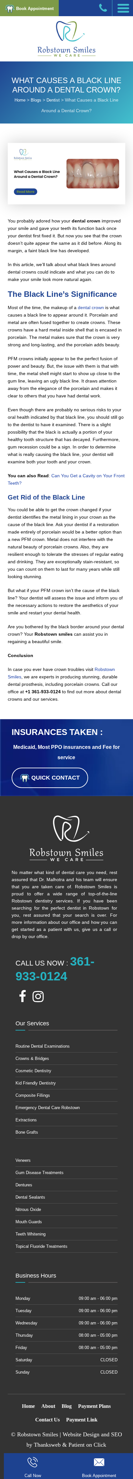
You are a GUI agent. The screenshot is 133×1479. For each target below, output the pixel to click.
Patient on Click (87, 1444)
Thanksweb (47, 1444)
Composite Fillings (32, 1095)
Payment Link (81, 1419)
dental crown (91, 307)
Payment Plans (94, 1406)
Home (28, 1406)
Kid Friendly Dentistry (35, 1083)
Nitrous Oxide (28, 1209)
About (48, 1406)
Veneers (23, 1160)
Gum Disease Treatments (39, 1172)
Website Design (81, 1434)
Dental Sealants (30, 1197)
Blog (67, 1406)
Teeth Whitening (30, 1234)
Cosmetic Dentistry (33, 1070)
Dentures (23, 1184)
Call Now (33, 1475)
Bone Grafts (26, 1132)
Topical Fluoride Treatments (41, 1246)
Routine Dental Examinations (42, 1046)
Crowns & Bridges (32, 1058)
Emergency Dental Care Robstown (47, 1107)
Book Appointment (34, 8)
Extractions (26, 1119)
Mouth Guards (28, 1221)
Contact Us (47, 1419)
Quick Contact (55, 777)
